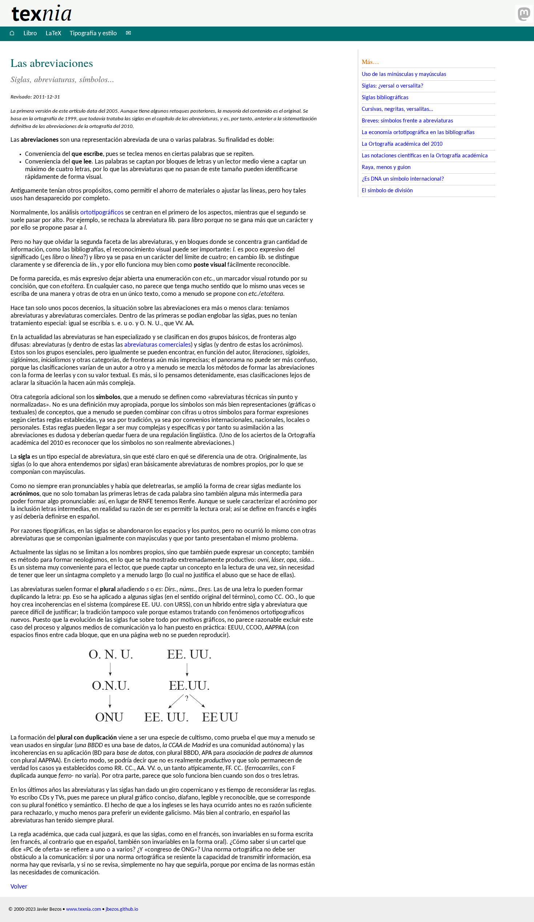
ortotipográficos (102, 213)
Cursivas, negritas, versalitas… (397, 109)
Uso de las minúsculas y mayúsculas (404, 74)
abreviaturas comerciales (157, 345)
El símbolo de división (387, 191)
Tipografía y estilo (93, 33)
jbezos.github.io (122, 909)
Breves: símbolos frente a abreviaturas (407, 121)
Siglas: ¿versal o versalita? (392, 86)
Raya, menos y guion (386, 167)
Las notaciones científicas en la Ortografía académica (425, 156)
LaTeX (53, 33)
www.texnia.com (83, 909)
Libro (30, 33)
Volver (19, 887)
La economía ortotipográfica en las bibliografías (418, 133)
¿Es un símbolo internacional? (403, 179)
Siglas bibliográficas (385, 98)
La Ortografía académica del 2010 (402, 144)
